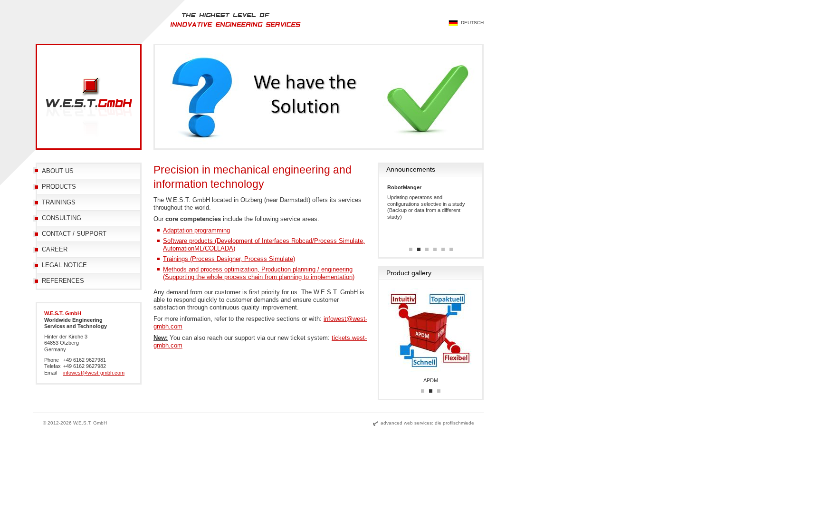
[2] (418, 249)
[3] (427, 249)
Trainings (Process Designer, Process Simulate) (229, 258)
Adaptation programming (196, 230)
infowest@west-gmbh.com (93, 373)
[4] (435, 249)
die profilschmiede (454, 422)
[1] (410, 249)
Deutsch (472, 22)
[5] (443, 249)
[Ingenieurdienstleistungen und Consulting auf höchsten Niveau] (244, 41)
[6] (451, 249)
